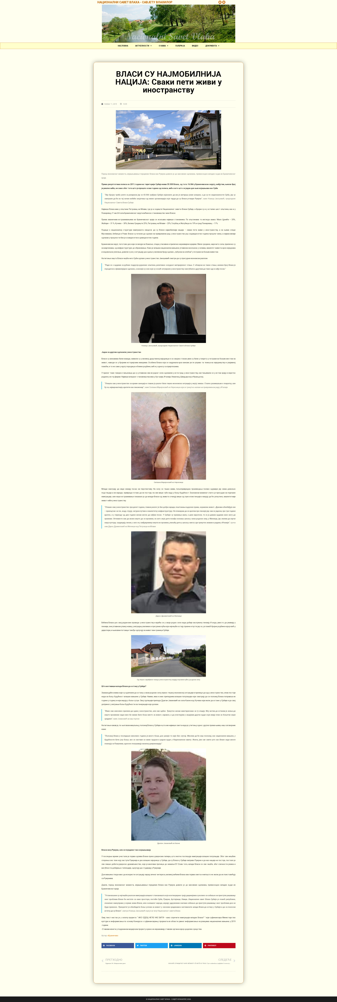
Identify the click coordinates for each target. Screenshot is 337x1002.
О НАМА (162, 46)
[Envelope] (223, 2)
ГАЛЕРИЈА (180, 46)
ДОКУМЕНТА (211, 46)
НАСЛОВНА (123, 46)
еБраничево (113, 936)
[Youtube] (220, 2)
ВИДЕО (195, 46)
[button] (117, 945)
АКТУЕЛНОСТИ (142, 46)
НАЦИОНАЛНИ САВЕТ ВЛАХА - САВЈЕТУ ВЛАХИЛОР (134, 2)
